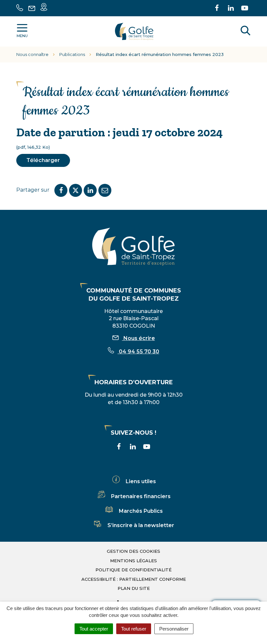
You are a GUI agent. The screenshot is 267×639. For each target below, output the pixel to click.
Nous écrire (138, 338)
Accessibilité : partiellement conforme (133, 579)
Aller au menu (20, 3)
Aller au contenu (66, 3)
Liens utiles (141, 481)
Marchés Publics (141, 511)
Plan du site (134, 588)
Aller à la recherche (118, 3)
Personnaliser (174, 629)
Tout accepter (93, 629)
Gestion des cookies (133, 551)
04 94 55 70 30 (138, 351)
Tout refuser (133, 629)
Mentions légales (133, 560)
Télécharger (43, 160)
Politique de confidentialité (133, 569)
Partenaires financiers (141, 496)
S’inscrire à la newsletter (140, 525)
